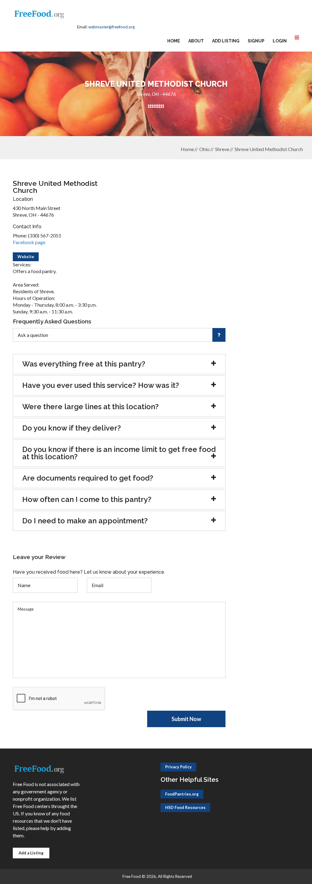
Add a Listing (31, 852)
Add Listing (225, 40)
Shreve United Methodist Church (269, 149)
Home (173, 40)
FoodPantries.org (182, 794)
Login (280, 40)
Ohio (204, 149)
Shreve (222, 149)
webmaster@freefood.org (111, 26)
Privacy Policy (178, 766)
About (196, 40)
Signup (256, 40)
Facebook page (29, 242)
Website (25, 256)
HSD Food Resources (185, 807)
